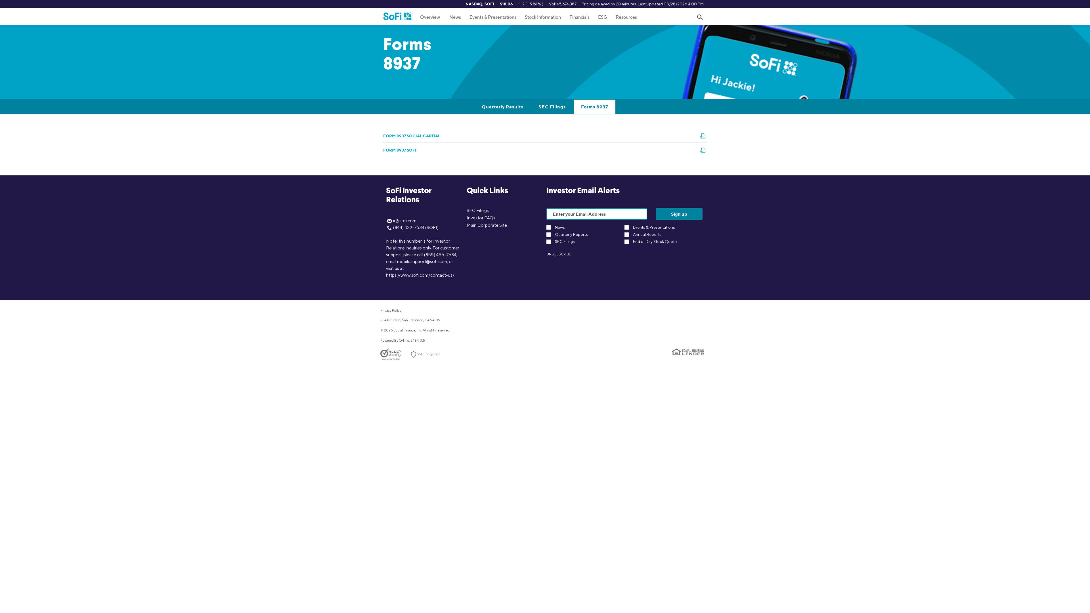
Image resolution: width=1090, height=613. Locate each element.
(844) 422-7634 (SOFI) (416, 227)
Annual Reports (647, 234)
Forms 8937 (594, 107)
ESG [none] (602, 17)
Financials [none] (579, 17)
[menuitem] (455, 16)
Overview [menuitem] (430, 17)
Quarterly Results (502, 107)
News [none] (455, 17)
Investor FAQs (481, 218)
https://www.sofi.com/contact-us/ (420, 275)
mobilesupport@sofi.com (422, 261)
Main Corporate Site (487, 225)
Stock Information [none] (543, 17)
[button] (700, 17)
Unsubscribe (558, 254)
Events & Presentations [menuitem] (492, 17)
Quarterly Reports (571, 234)
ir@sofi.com (404, 220)
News (560, 227)
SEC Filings (552, 107)
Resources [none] (626, 17)
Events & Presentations (654, 227)
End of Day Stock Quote (655, 242)
